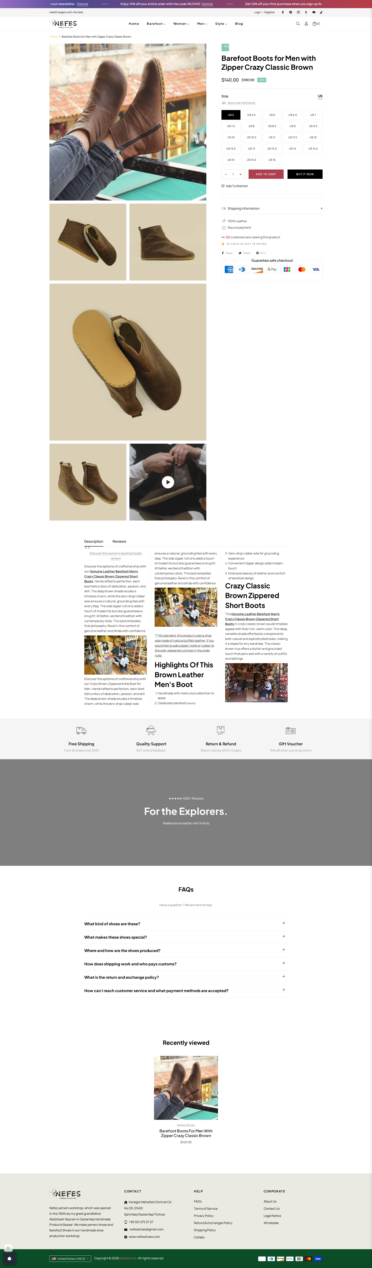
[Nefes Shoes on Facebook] (282, 12)
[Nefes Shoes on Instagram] (298, 12)
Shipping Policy (205, 1230)
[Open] (9, 1258)
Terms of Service (206, 1208)
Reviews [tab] (119, 541)
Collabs (199, 1237)
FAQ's (198, 1201)
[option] (128, 122)
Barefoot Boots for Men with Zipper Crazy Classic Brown (186, 1133)
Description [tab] (93, 541)
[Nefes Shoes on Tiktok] (321, 12)
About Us (270, 1201)
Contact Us (272, 1208)
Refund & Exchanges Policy (213, 1223)
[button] (298, 23)
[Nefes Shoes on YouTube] (313, 12)
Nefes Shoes (186, 1125)
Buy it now (305, 174)
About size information (241, 103)
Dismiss (51, 4)
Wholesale (271, 1223)
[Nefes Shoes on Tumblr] (305, 12)
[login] (306, 23)
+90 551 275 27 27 (141, 1222)
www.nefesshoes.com (144, 1236)
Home (53, 36)
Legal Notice (272, 1216)
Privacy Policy (204, 1216)
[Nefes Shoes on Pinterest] (290, 12)
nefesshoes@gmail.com (146, 1229)
